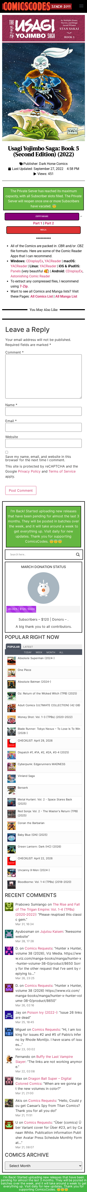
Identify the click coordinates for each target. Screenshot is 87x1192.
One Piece (24, 669)
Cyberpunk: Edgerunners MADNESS (41, 764)
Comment (14, 352)
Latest (28, 646)
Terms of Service (62, 471)
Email (11, 420)
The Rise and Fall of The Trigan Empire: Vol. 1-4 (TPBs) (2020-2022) (47, 909)
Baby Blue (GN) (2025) (33, 834)
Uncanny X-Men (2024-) (34, 870)
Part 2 (49, 223)
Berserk (23, 787)
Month (50, 652)
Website (11, 436)
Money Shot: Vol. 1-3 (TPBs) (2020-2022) (45, 717)
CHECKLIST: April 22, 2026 (35, 858)
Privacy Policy (29, 471)
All (61, 652)
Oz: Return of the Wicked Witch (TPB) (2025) (47, 693)
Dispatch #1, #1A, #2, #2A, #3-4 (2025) (43, 752)
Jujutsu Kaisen (51, 931)
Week (39, 652)
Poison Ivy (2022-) (42, 1012)
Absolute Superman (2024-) (36, 658)
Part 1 (37, 223)
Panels (16, 271)
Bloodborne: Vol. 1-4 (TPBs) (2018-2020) (44, 881)
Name (11, 405)
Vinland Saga (26, 775)
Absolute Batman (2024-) (34, 681)
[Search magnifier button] (78, 555)
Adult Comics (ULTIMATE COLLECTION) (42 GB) (49, 705)
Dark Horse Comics (53, 164)
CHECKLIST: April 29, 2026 (35, 740)
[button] (81, 5)
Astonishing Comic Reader (30, 276)
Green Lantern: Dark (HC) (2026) (39, 846)
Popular (13, 646)
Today (27, 652)
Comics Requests (38, 948)
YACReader (53, 261)
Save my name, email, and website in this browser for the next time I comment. (38, 458)
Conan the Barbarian (31, 823)
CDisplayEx (34, 261)
